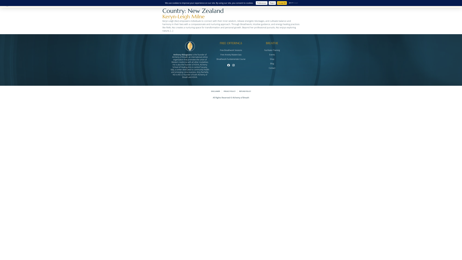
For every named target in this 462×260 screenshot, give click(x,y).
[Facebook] (228, 65)
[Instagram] (233, 65)
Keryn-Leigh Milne (183, 16)
